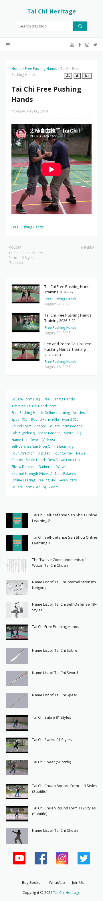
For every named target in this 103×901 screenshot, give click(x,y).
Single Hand (35, 459)
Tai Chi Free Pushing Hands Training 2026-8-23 (68, 289)
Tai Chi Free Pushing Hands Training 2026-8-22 (68, 318)
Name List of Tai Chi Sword (55, 672)
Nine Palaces (65, 473)
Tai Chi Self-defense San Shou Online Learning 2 (64, 517)
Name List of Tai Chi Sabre (54, 650)
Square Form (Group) (28, 487)
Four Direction (23, 453)
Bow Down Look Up (64, 459)
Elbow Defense (23, 466)
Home (16, 68)
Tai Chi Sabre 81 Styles (51, 717)
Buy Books (31, 882)
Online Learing (23, 480)
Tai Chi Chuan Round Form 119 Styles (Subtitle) (64, 810)
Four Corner (63, 453)
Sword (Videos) (42, 439)
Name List (19, 439)
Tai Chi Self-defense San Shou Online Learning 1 (64, 540)
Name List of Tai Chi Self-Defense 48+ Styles (64, 607)
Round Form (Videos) (28, 426)
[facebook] (79, 45)
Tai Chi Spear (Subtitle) (51, 761)
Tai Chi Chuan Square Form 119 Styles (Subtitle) (64, 788)
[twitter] (94, 45)
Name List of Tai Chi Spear (54, 695)
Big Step (44, 453)
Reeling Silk (47, 480)
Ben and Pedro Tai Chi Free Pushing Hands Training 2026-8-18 (67, 349)
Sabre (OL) (72, 432)
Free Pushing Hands (41, 68)
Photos (17, 459)
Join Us (78, 882)
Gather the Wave (51, 466)
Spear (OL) (19, 419)
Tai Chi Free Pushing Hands (55, 626)
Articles (79, 412)
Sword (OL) (70, 419)
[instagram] (87, 45)
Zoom (54, 487)
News (80, 453)
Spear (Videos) (49, 432)
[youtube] (72, 45)
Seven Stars (67, 480)
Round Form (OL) (45, 419)
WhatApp (57, 882)
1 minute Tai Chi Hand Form (33, 406)
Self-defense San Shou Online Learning (42, 446)
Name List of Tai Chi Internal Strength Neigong (64, 584)
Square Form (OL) (25, 399)
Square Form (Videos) (65, 426)
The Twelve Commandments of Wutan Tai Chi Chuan (59, 562)
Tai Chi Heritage (51, 11)
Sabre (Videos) (23, 432)
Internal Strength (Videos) (31, 473)
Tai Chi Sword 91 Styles (52, 739)
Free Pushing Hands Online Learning (40, 412)
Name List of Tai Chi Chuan (55, 830)
